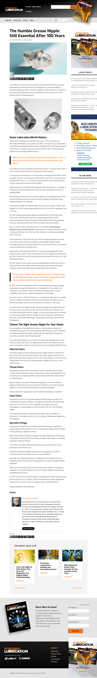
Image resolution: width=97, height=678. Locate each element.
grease (25, 181)
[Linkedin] (16, 79)
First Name (72, 607)
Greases (30, 40)
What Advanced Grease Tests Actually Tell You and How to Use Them (71, 569)
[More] (33, 79)
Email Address (74, 622)
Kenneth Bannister (16, 40)
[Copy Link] (30, 79)
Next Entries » (78, 588)
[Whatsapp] (19, 79)
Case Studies (55, 659)
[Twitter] (14, 79)
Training (28, 11)
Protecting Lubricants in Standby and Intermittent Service (48, 566)
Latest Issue (17, 20)
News (39, 7)
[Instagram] (25, 79)
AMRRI (13, 673)
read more (20, 581)
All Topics (54, 662)
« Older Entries (19, 588)
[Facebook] (11, 79)
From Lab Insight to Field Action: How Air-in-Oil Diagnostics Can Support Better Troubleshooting (24, 572)
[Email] (27, 79)
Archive (25, 20)
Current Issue (56, 654)
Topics (32, 20)
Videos (34, 7)
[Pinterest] (22, 79)
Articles (28, 7)
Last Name (72, 614)
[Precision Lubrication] (83, 677)
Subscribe (8, 20)
